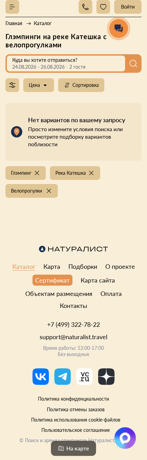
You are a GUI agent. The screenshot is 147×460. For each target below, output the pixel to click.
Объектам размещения (58, 293)
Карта (51, 266)
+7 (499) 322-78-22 (73, 324)
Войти (128, 7)
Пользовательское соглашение (75, 430)
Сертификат (52, 280)
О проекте (120, 266)
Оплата (111, 293)
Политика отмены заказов (76, 409)
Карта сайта (98, 280)
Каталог (23, 266)
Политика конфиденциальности (73, 399)
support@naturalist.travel (73, 337)
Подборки (82, 266)
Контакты (73, 305)
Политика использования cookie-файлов (75, 420)
